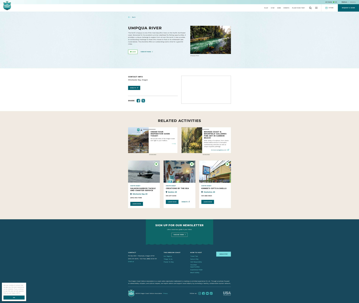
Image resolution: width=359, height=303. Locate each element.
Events (286, 8)
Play (266, 8)
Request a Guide (348, 7)
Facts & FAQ (194, 259)
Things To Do (168, 259)
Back (133, 17)
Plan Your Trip (298, 8)
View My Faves (146, 51)
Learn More (136, 204)
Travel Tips (194, 256)
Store (331, 7)
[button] (138, 100)
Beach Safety (194, 272)
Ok (14, 297)
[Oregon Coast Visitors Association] (7, 5)
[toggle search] (310, 8)
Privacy (165, 293)
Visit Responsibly (196, 262)
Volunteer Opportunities (195, 266)
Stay (273, 8)
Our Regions (168, 256)
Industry (353, 2)
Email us (131, 261)
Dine (279, 8)
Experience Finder (196, 270)
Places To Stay (169, 262)
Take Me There (178, 234)
